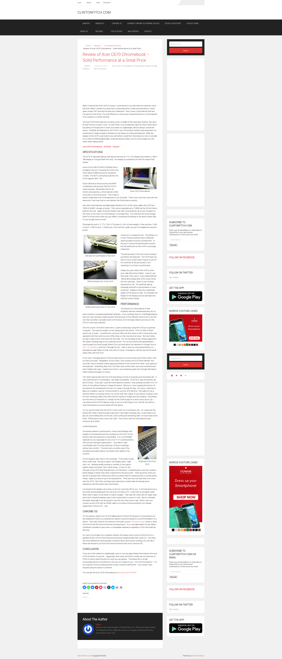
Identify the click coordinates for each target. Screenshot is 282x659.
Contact (88, 2)
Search (185, 50)
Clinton (87, 66)
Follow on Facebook (182, 257)
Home (79, 2)
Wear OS (84, 31)
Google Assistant (173, 23)
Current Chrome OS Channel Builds (143, 23)
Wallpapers (107, 2)
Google (154, 66)
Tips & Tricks (116, 31)
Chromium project (138, 522)
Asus (114, 66)
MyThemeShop (197, 656)
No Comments (100, 69)
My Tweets (174, 277)
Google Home (193, 23)
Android (86, 23)
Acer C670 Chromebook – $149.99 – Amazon (101, 147)
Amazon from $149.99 (127, 572)
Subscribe (173, 245)
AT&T (119, 66)
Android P (99, 23)
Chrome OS (117, 23)
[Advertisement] (164, 12)
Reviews (99, 31)
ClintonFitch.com (94, 12)
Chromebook (127, 66)
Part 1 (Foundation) (90, 347)
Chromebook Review (112, 46)
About (98, 2)
